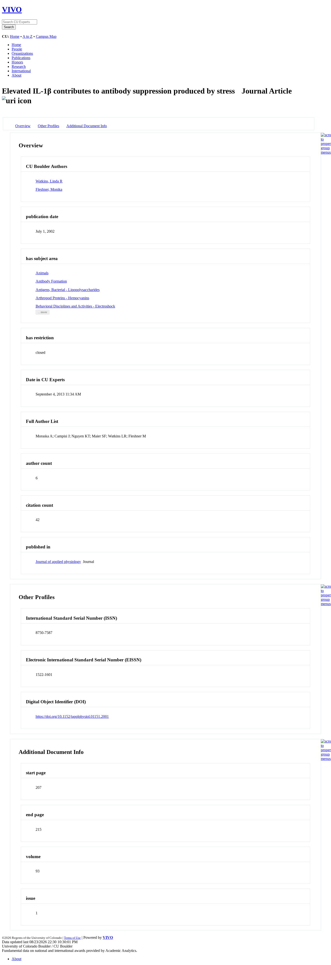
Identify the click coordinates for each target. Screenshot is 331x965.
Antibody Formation (51, 281)
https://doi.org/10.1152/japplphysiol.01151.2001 (72, 716)
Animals (42, 273)
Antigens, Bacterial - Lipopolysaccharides (68, 290)
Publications (21, 58)
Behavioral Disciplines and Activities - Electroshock (75, 306)
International (21, 71)
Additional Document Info (86, 126)
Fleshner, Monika (49, 189)
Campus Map (46, 36)
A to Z (27, 36)
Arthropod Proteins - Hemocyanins (62, 298)
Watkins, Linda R (49, 181)
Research (19, 66)
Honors (17, 62)
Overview (23, 126)
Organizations (22, 53)
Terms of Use (72, 938)
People (17, 49)
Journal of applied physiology (58, 562)
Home (14, 36)
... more (42, 312)
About (16, 75)
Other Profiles (48, 126)
